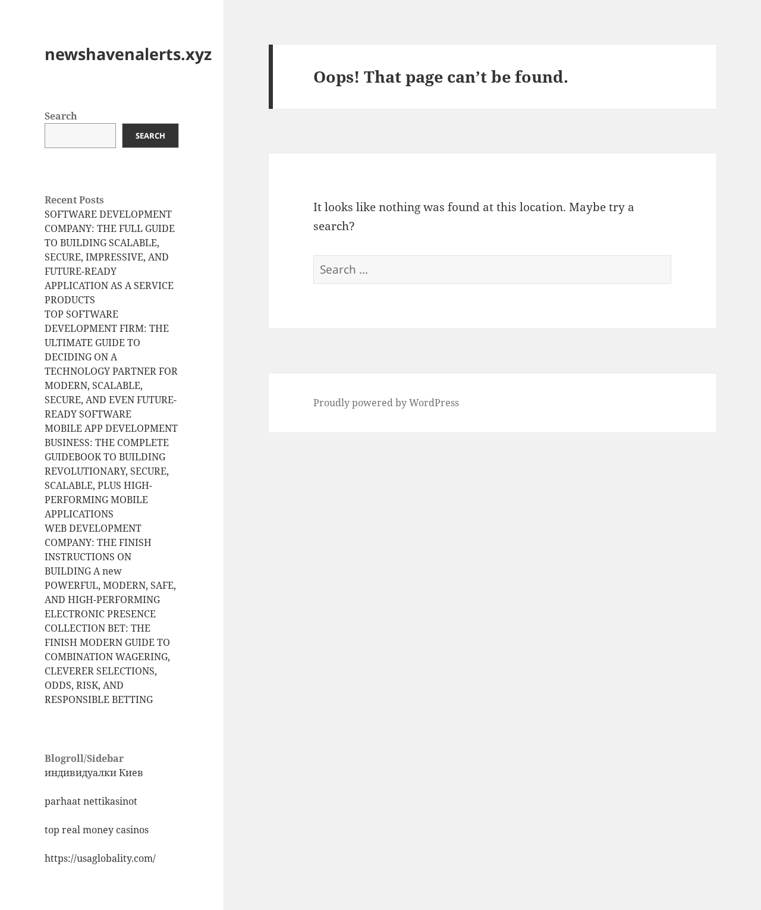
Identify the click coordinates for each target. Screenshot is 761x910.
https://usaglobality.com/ (100, 858)
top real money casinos (97, 829)
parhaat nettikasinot (91, 801)
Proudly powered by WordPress (386, 402)
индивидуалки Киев (94, 772)
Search (61, 116)
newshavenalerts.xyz (128, 54)
